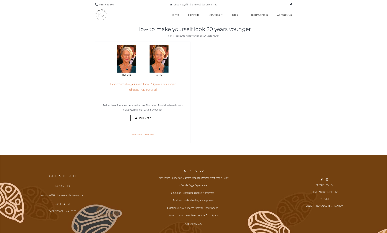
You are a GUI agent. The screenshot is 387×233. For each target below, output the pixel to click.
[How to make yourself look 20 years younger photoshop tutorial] (142, 47)
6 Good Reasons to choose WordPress (193, 192)
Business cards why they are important (193, 200)
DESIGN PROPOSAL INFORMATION (324, 205)
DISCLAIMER (324, 199)
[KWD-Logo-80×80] (101, 10)
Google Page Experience (193, 185)
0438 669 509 (106, 4)
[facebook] (291, 4)
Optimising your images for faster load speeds (193, 208)
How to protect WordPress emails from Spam (193, 215)
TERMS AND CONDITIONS (324, 192)
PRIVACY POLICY (324, 185)
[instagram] (327, 179)
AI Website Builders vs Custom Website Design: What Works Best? (194, 178)
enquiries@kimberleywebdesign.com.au (195, 4)
